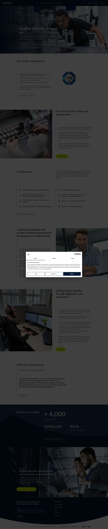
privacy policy (47, 268)
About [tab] (72, 258)
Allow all (72, 273)
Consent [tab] (35, 258)
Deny (36, 273)
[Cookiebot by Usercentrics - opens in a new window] (75, 254)
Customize (53, 273)
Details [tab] (54, 258)
